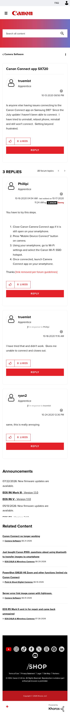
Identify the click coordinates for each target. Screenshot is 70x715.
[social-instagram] (16, 649)
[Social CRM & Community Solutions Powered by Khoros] (56, 708)
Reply (35, 150)
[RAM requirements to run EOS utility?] (59, 171)
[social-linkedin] (61, 649)
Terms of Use (14, 674)
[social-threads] (46, 649)
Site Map (47, 674)
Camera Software (14, 54)
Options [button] (65, 54)
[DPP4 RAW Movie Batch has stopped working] (64, 171)
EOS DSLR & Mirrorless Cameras (20, 561)
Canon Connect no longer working (21, 536)
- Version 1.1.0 (20, 492)
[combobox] (35, 33)
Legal (39, 674)
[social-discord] (35, 655)
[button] (10, 141)
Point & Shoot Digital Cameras (19, 582)
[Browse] (7, 13)
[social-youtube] (8, 649)
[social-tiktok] (24, 649)
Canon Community (22, 13)
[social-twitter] (39, 649)
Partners (55, 674)
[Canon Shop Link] (35, 666)
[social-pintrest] (54, 649)
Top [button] (7, 706)
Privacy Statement (28, 674)
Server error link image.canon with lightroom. (27, 593)
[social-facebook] (31, 649)
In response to (39, 326)
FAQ (57, 3)
